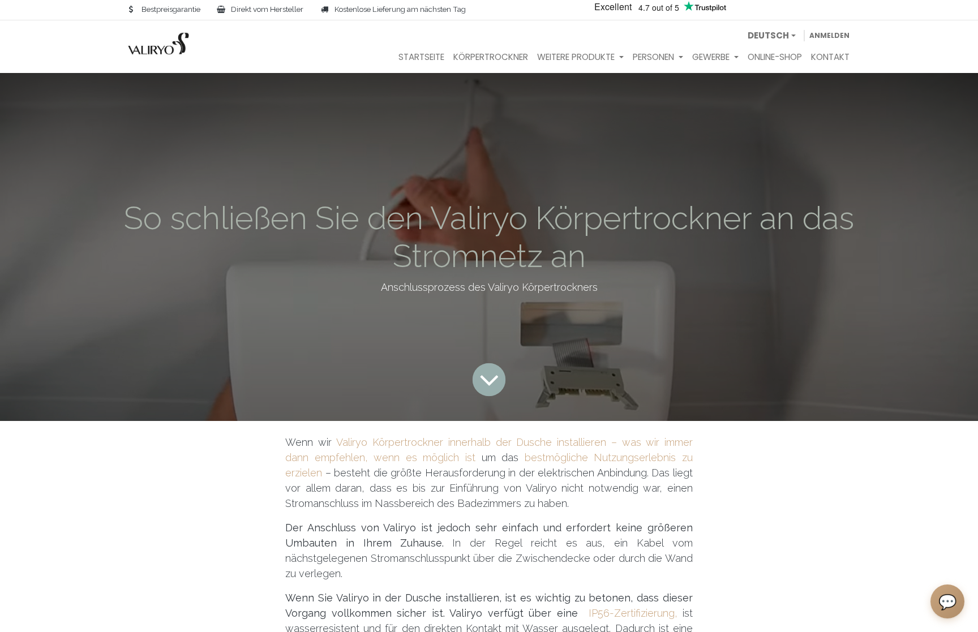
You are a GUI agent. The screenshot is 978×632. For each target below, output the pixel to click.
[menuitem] (421, 57)
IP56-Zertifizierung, (633, 613)
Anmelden (829, 35)
